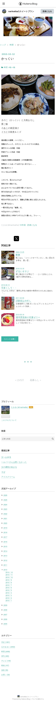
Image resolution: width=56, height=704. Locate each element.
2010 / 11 (9, 574)
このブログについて (9, 420)
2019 (5, 528)
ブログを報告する (37, 699)
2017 (5, 537)
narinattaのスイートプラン (21, 11)
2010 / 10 (9, 577)
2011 (5, 565)
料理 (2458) (5, 651)
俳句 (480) (5, 656)
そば (3, 472)
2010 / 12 (9, 572)
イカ (3, 131)
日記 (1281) (5, 642)
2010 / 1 (9, 600)
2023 (5, 509)
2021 (5, 518)
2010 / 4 (9, 593)
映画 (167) (5, 665)
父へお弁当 (6, 457)
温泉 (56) (4, 670)
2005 (5, 623)
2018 (5, 532)
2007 (5, 614)
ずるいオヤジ (22, 271)
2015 (5, 546)
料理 (6, 67)
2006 (5, 619)
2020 (5, 523)
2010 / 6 (9, 587)
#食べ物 (12, 67)
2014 (5, 551)
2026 (5, 495)
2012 (5, 560)
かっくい (7, 58)
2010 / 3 (9, 595)
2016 (5, 541)
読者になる (47, 11)
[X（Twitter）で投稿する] (16, 238)
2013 (5, 555)
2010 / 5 (9, 590)
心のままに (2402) (8, 646)
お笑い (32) (5, 674)
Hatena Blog (25, 699)
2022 (5, 513)
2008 (5, 610)
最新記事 (5, 450)
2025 (5, 500)
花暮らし (35, 380)
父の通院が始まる (9, 467)
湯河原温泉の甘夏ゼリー (28, 317)
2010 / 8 (9, 582)
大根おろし (29, 120)
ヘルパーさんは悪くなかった (14, 462)
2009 (5, 605)
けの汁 (20, 380)
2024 (5, 504)
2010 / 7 (9, 585)
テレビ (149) (6, 660)
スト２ (20, 144)
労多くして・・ (9, 287)
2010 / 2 (9, 598)
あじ (6, 127)
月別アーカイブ (8, 488)
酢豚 (18, 254)
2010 (5, 569)
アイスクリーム (8, 476)
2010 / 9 (9, 580)
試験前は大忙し (23, 300)
